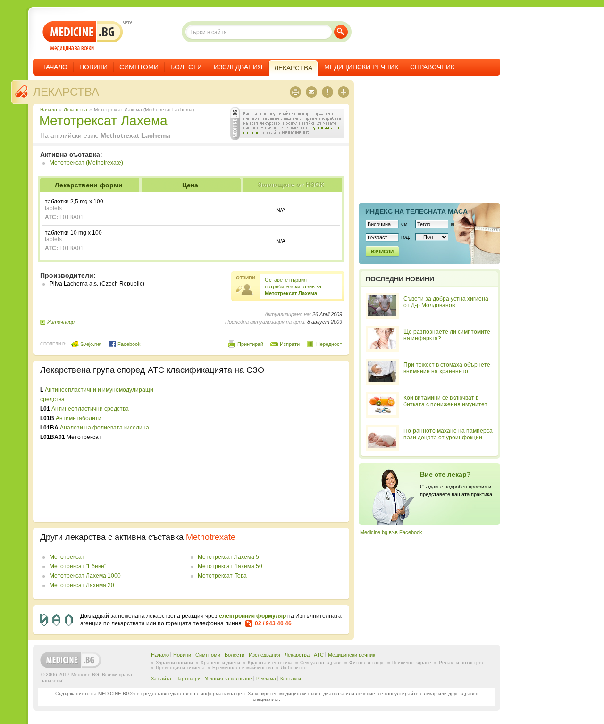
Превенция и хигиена (180, 667)
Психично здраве (411, 662)
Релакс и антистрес (461, 662)
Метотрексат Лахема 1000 (85, 575)
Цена (190, 185)
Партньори (188, 678)
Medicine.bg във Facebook (391, 532)
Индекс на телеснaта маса (416, 211)
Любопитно (294, 667)
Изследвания (238, 67)
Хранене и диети (220, 662)
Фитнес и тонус (367, 662)
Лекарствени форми (89, 185)
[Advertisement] (265, 451)
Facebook (128, 344)
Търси (341, 32)
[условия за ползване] (287, 123)
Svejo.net (90, 344)
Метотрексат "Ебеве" (78, 566)
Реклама (266, 678)
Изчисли (382, 251)
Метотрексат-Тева (222, 575)
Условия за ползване (228, 678)
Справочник (432, 67)
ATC (319, 654)
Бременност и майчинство (242, 667)
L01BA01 (71, 217)
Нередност (329, 344)
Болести (186, 67)
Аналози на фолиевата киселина (104, 427)
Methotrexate (210, 537)
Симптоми (139, 67)
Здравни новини (174, 662)
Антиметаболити (78, 418)
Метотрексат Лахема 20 (82, 585)
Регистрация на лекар (429, 494)
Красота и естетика (270, 662)
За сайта (161, 678)
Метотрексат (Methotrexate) (86, 163)
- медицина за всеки (82, 36)
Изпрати (290, 344)
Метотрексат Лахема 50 (230, 566)
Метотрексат (67, 557)
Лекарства (66, 91)
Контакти (290, 678)
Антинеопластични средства (90, 408)
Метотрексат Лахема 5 (228, 557)
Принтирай (250, 344)
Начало (54, 67)
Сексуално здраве (321, 662)
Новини (93, 67)
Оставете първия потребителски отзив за (293, 286)
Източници (61, 322)
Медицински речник (361, 67)
